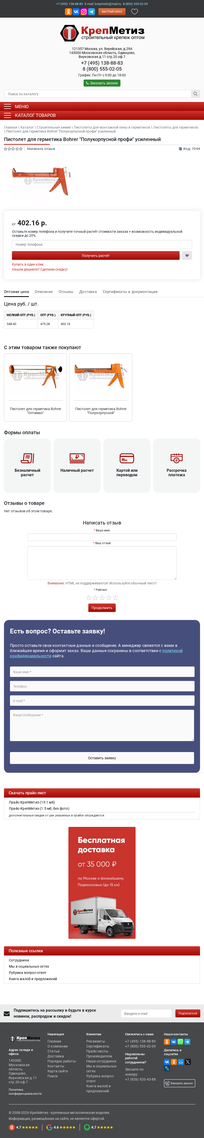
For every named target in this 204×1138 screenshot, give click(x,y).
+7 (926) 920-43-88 (140, 1079)
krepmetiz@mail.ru (108, 4)
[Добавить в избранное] (134, 11)
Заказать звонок (104, 83)
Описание (44, 291)
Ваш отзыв (103, 543)
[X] (188, 1062)
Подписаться (187, 1013)
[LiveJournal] (167, 1068)
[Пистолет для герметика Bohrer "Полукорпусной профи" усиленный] (41, 181)
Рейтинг (101, 590)
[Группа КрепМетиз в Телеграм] (187, 1041)
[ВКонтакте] (167, 1062)
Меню (22, 106)
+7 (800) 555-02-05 (140, 1046)
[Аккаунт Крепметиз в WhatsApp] (180, 1041)
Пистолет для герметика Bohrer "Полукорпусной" (101, 411)
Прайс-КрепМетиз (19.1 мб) (32, 802)
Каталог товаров (35, 115)
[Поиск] (195, 94)
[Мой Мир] (181, 1062)
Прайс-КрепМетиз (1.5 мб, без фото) (39, 808)
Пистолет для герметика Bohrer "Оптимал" (35, 411)
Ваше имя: (103, 530)
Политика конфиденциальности (25, 1091)
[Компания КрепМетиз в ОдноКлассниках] (68, 11)
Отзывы (66, 291)
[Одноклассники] (174, 1062)
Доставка (88, 291)
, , (102, 53)
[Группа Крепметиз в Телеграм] (91, 11)
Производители (99, 1056)
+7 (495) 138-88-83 (69, 4)
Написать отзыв (41, 149)
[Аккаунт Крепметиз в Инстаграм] (83, 11)
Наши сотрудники (101, 1061)
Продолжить (102, 608)
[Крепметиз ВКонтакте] (76, 11)
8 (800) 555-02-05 (135, 4)
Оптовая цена (16, 291)
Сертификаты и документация (130, 291)
